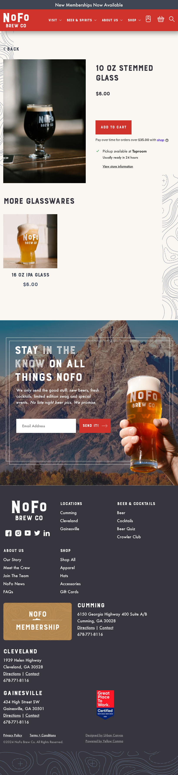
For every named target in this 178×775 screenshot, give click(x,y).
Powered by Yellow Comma (104, 741)
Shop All (67, 559)
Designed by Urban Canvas (104, 735)
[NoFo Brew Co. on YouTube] (28, 533)
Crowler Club (129, 536)
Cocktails (125, 520)
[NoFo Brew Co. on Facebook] (8, 533)
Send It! (90, 425)
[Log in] (148, 20)
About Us (110, 20)
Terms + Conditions (43, 735)
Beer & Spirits (80, 20)
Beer (121, 512)
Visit (53, 20)
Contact (106, 627)
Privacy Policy (12, 735)
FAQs (8, 591)
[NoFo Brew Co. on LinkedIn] (47, 533)
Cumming (68, 512)
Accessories (70, 583)
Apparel (67, 567)
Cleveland (69, 520)
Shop (132, 20)
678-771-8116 (90, 634)
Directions (86, 627)
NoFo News (14, 583)
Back (12, 49)
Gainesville (69, 528)
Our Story (12, 559)
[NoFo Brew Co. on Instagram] (18, 533)
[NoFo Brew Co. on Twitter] (37, 533)
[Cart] (161, 20)
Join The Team (16, 575)
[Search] (172, 20)
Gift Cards (69, 591)
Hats (64, 575)
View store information (118, 166)
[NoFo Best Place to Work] (105, 718)
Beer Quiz (126, 528)
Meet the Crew (16, 567)
